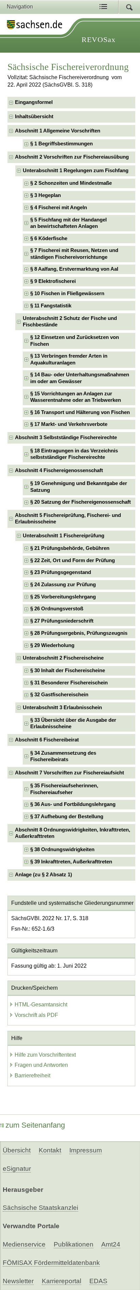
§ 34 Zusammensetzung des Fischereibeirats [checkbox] (63, 756)
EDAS (98, 1281)
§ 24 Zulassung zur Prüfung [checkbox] (63, 584)
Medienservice (24, 1244)
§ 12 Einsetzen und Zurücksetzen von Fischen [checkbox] (74, 340)
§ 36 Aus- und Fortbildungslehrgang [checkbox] (73, 804)
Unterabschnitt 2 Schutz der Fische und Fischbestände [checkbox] (70, 321)
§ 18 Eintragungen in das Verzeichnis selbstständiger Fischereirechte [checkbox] (74, 454)
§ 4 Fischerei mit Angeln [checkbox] (58, 207)
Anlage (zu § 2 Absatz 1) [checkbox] (43, 874)
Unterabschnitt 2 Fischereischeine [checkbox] (63, 658)
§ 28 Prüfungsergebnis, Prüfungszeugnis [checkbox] (78, 633)
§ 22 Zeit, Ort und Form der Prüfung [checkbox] (72, 560)
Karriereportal (61, 1281)
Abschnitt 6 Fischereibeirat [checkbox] (47, 739)
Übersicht (17, 1150)
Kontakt (50, 1150)
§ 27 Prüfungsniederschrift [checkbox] (61, 621)
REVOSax (99, 39)
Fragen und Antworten (41, 1065)
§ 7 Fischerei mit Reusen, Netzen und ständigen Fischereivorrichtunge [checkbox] (74, 253)
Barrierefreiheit (32, 1075)
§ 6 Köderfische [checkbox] (48, 238)
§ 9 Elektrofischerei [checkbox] (53, 281)
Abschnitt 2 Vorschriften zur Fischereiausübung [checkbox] (72, 157)
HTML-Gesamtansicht (41, 1004)
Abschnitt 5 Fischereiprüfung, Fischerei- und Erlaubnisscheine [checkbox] (68, 518)
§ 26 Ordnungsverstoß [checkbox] (56, 608)
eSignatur (17, 1168)
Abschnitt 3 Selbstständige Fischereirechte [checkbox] (66, 437)
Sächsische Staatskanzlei (40, 1207)
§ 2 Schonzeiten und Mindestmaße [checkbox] (71, 183)
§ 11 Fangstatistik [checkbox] (50, 305)
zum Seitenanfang (35, 1125)
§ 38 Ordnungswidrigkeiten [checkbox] (62, 849)
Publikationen (73, 1244)
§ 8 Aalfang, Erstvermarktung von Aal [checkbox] (74, 269)
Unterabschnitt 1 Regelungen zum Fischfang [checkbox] (75, 170)
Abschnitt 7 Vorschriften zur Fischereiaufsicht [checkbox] (69, 772)
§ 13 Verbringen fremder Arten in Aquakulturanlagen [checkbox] (68, 359)
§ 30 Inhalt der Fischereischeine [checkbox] (67, 670)
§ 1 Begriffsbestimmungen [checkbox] (61, 143)
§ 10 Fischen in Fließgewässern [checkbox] (67, 293)
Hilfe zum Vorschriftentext (45, 1055)
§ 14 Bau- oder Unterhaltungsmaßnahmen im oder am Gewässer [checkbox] (79, 378)
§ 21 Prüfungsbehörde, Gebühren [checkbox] (69, 548)
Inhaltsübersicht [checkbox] (34, 116)
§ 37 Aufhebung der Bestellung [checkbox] (66, 816)
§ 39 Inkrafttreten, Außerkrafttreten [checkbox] (71, 861)
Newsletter (18, 1281)
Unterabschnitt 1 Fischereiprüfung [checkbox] (63, 535)
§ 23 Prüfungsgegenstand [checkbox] (60, 572)
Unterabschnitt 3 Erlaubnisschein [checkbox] (62, 707)
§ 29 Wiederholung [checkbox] (52, 645)
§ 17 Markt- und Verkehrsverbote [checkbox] (68, 424)
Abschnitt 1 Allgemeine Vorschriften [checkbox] (57, 130)
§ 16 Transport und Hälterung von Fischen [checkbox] (80, 412)
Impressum (85, 1150)
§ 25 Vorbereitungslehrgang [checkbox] (63, 596)
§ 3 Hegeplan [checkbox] (45, 195)
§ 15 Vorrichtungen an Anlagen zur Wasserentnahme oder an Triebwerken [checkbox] (75, 397)
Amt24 (110, 1244)
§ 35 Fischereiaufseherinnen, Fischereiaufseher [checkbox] (64, 789)
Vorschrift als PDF (36, 1015)
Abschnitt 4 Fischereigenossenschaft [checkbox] (59, 470)
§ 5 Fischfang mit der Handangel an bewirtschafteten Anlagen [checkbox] (68, 223)
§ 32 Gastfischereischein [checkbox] (59, 694)
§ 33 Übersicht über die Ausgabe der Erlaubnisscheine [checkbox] (73, 723)
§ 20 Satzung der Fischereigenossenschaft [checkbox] (80, 502)
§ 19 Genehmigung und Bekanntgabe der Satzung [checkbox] (78, 486)
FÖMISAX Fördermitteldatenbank (51, 1262)
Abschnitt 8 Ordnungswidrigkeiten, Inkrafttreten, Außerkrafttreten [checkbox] (72, 833)
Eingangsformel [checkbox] (34, 102)
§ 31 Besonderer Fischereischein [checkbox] (69, 682)
